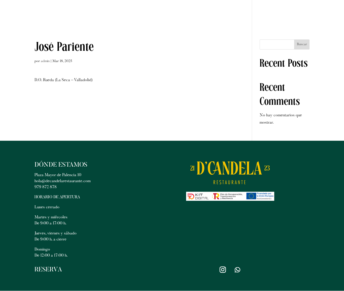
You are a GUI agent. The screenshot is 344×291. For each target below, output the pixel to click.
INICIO (160, 13)
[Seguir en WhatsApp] (237, 270)
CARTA (184, 13)
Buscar (302, 44)
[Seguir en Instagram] (223, 270)
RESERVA (297, 13)
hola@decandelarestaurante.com (63, 181)
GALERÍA (237, 13)
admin (45, 61)
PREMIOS (267, 13)
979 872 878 (46, 187)
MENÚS (209, 13)
